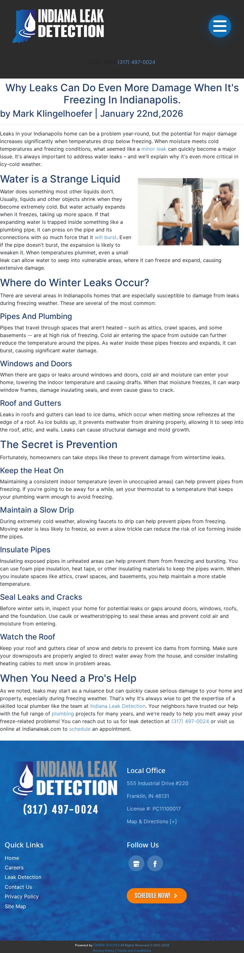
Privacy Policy (22, 896)
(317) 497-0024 (136, 62)
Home (12, 858)
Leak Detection (23, 877)
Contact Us (18, 887)
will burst (106, 237)
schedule (80, 729)
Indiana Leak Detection (118, 706)
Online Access (106, 945)
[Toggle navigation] (220, 26)
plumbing (63, 713)
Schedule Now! (153, 896)
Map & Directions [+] (152, 821)
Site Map (15, 906)
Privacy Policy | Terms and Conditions (122, 950)
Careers (14, 867)
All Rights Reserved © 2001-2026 (144, 945)
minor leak (153, 149)
